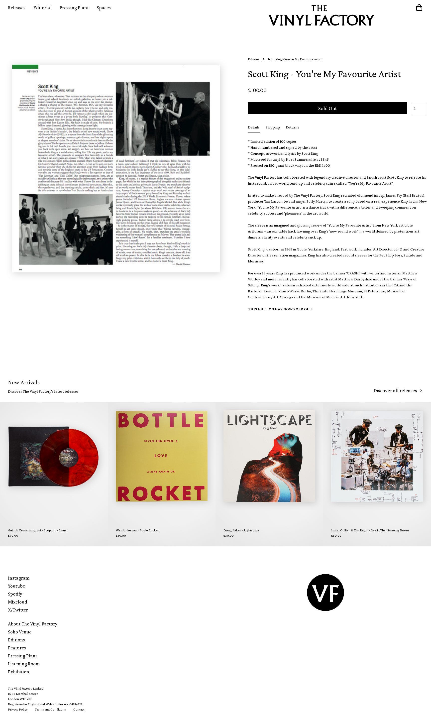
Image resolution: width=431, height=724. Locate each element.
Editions (16, 639)
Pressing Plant (74, 7)
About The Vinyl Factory (32, 623)
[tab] (254, 127)
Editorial (42, 7)
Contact (78, 709)
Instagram (19, 578)
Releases (16, 7)
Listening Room (24, 663)
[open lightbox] (116, 169)
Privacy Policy (17, 709)
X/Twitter (18, 609)
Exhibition (18, 671)
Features (17, 647)
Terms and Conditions (50, 709)
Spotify (15, 594)
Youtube (16, 586)
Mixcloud (17, 601)
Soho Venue (19, 631)
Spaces (104, 7)
